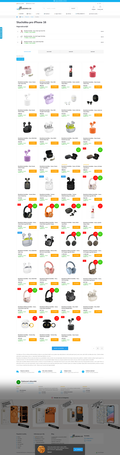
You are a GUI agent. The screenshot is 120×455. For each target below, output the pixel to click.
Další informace (59, 449)
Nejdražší (71, 51)
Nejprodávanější (27, 51)
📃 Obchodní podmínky (39, 442)
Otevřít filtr (20, 59)
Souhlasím (79, 449)
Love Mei (19, 446)
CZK (100, 3)
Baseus (19, 437)
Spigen (19, 447)
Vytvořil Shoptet (101, 452)
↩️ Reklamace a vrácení (30, 3)
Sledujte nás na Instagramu (61, 398)
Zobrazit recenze (31, 383)
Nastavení (50, 452)
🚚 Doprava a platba (20, 3)
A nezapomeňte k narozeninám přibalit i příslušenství (59, 437)
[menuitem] (20, 14)
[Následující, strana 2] (97, 348)
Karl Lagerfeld (20, 444)
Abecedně (93, 51)
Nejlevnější (49, 51)
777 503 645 (88, 440)
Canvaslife (20, 438)
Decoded (19, 440)
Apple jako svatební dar (55, 441)
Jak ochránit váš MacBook (56, 439)
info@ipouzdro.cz (89, 438)
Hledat (73, 8)
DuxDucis (19, 442)
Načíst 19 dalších (59, 348)
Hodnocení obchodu (39, 440)
